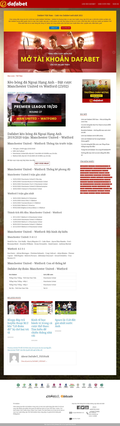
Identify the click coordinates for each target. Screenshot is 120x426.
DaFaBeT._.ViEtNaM (25, 92)
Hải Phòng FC (100, 177)
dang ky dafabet (89, 175)
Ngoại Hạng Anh (101, 186)
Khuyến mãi (66, 28)
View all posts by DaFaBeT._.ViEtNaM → (34, 361)
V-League (85, 193)
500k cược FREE (104, 4)
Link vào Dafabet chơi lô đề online (92, 135)
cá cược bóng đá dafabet (101, 166)
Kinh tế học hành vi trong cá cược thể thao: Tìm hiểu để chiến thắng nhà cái (41, 327)
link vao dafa (97, 184)
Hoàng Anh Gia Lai (85, 177)
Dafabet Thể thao (94, 173)
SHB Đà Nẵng (88, 188)
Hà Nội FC (93, 177)
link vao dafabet (105, 184)
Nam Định (94, 186)
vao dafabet (92, 193)
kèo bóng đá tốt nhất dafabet (101, 182)
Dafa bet (108, 168)
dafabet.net (88, 170)
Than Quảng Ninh (92, 191)
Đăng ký (54, 28)
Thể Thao (19, 76)
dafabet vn (102, 173)
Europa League (97, 175)
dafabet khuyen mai (96, 170)
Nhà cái (116, 4)
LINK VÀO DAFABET (89, 4)
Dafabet (82, 170)
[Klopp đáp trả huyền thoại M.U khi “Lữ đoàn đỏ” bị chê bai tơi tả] (18, 315)
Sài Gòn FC (106, 188)
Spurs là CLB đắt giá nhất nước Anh (65, 323)
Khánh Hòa (90, 182)
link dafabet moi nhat (88, 184)
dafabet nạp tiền (84, 173)
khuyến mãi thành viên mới (96, 179)
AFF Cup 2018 (84, 166)
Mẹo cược (11, 76)
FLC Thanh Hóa (106, 175)
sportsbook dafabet (97, 188)
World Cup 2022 (105, 193)
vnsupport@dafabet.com (78, 412)
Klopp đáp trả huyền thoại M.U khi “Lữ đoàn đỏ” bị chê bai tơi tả (18, 326)
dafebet (82, 175)
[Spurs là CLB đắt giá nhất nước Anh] (65, 315)
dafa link (107, 173)
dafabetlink (105, 170)
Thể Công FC (100, 191)
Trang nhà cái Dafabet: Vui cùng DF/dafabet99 (96, 149)
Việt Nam (97, 193)
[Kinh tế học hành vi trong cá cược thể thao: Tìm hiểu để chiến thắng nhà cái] (42, 315)
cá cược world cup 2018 (99, 168)
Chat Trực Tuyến (76, 418)
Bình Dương (91, 166)
